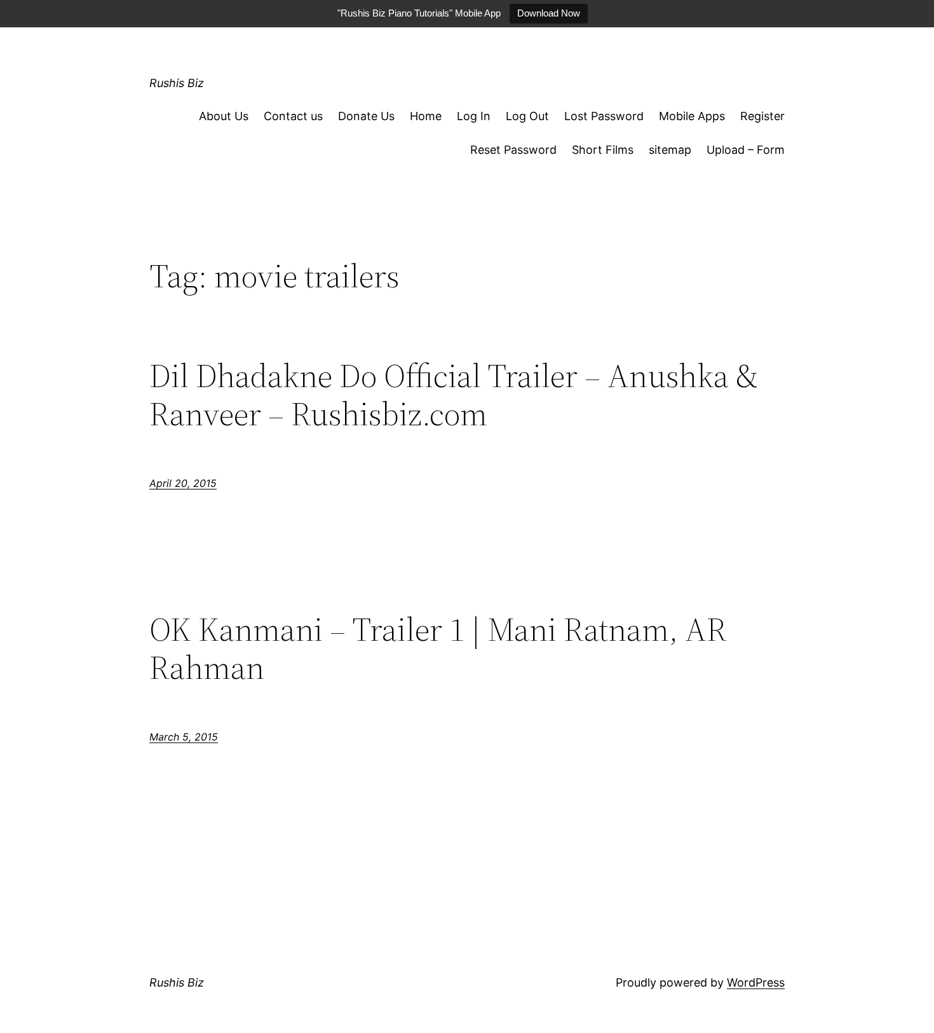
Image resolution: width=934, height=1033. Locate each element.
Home (426, 116)
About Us (223, 116)
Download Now (548, 13)
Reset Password (513, 149)
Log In (474, 116)
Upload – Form (746, 149)
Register (762, 116)
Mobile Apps (692, 116)
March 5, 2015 (183, 736)
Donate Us (366, 116)
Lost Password (604, 116)
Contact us (293, 116)
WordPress (756, 982)
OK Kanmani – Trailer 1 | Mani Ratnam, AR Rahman (438, 648)
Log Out (527, 116)
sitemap (670, 149)
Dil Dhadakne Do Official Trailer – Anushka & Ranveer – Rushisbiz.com (453, 395)
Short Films (602, 149)
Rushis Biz (176, 83)
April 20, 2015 (183, 483)
